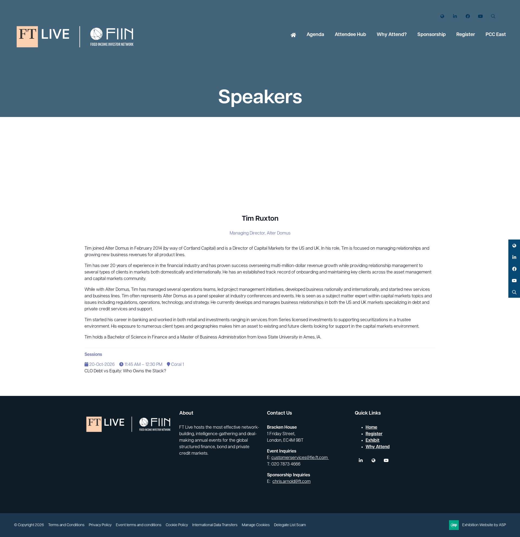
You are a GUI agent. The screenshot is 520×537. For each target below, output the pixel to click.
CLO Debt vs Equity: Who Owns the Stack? (125, 371)
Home (293, 35)
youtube (386, 460)
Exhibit (372, 440)
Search (493, 16)
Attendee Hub (350, 34)
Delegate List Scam (290, 525)
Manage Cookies (256, 525)
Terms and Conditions (66, 525)
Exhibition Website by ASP (484, 525)
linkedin (360, 460)
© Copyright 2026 (29, 525)
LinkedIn (455, 16)
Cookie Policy (177, 525)
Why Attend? (392, 34)
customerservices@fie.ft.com (300, 458)
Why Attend (378, 447)
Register (465, 34)
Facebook (467, 16)
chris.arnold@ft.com (291, 482)
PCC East (496, 34)
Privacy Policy (100, 525)
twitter (373, 460)
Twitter (442, 16)
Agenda (315, 34)
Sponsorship (431, 34)
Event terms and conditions (138, 525)
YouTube (480, 16)
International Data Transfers (215, 525)
